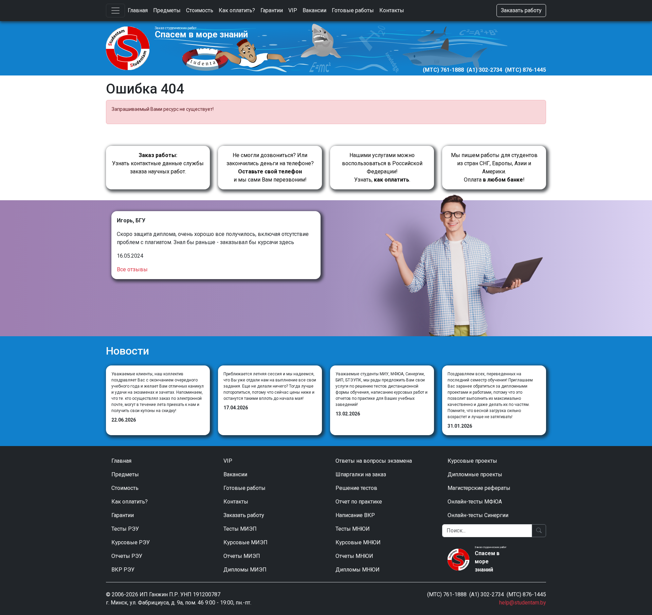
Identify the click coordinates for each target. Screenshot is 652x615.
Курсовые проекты (472, 461)
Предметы (167, 10)
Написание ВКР (355, 515)
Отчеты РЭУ (126, 556)
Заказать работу (521, 10)
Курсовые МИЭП (245, 542)
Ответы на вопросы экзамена (374, 461)
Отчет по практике (359, 501)
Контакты (391, 10)
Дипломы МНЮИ (358, 569)
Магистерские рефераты (479, 488)
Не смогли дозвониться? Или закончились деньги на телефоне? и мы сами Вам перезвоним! (270, 167)
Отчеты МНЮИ (354, 556)
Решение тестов (356, 488)
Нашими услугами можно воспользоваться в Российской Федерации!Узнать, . (382, 167)
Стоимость (199, 10)
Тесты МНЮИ (353, 529)
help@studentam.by (522, 602)
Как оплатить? (237, 10)
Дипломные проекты (475, 474)
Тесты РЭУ (125, 529)
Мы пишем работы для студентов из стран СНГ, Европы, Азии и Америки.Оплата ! (494, 167)
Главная (138, 10)
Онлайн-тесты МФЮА (475, 501)
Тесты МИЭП (240, 529)
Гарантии (271, 10)
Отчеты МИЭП (241, 556)
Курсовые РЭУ (130, 542)
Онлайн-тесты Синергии (478, 515)
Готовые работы (353, 10)
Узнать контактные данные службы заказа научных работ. (158, 163)
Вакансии (314, 10)
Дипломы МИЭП (245, 569)
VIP (292, 10)
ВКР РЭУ (122, 569)
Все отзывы (132, 269)
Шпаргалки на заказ (361, 474)
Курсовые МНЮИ (358, 542)
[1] (539, 530)
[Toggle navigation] (115, 10)
